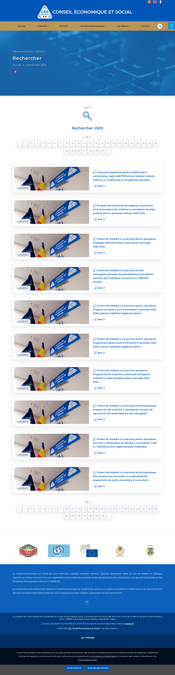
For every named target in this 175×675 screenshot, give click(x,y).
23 (155, 143)
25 (72, 150)
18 (126, 143)
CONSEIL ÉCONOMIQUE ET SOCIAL (92, 12)
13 (96, 143)
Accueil (21, 26)
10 (79, 143)
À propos (42, 26)
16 (114, 143)
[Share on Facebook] (15, 71)
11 (84, 143)
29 (96, 150)
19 (132, 143)
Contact (145, 26)
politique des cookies (87, 660)
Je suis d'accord (74, 668)
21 (144, 143)
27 (84, 150)
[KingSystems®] (88, 637)
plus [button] (100, 186)
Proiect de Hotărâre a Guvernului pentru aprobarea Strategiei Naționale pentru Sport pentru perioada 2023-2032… (124, 243)
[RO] (149, 2)
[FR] (160, 2)
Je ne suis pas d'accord (98, 668)
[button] (171, 25)
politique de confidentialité (103, 656)
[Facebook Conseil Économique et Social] (87, 602)
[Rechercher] (159, 26)
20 (137, 143)
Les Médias (122, 26)
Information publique (92, 26)
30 (102, 150)
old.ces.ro (129, 624)
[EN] (155, 2)
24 (66, 150)
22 (149, 143)
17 (120, 143)
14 (102, 143)
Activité (63, 26)
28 (90, 150)
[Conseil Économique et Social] (45, 12)
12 (90, 143)
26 (78, 150)
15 (108, 143)
